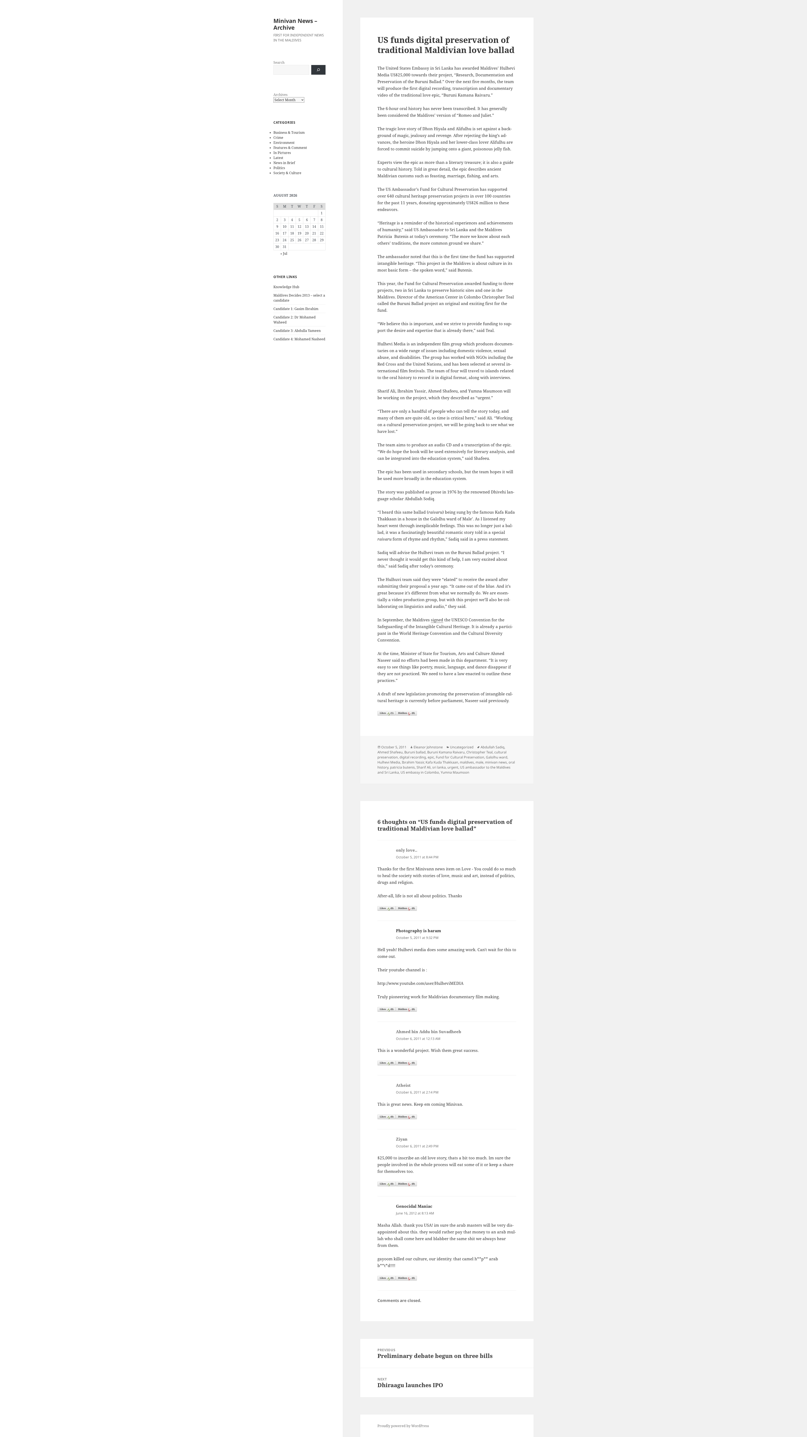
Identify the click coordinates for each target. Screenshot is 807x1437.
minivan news (496, 762)
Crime (278, 137)
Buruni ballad (415, 752)
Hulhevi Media (388, 762)
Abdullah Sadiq (492, 747)
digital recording (413, 757)
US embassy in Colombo (420, 772)
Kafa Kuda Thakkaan (442, 762)
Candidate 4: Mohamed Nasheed (299, 339)
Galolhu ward (496, 757)
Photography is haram (418, 930)
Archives (280, 94)
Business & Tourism (289, 132)
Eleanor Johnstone (428, 747)
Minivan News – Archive (295, 24)
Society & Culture (287, 173)
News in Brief (284, 162)
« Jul (283, 253)
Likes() (386, 713)
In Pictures (282, 152)
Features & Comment (290, 147)
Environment (284, 142)
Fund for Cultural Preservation (460, 757)
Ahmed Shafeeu (390, 752)
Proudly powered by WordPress (403, 1426)
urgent (452, 767)
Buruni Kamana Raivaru (446, 752)
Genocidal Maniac (414, 1206)
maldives (467, 762)
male (479, 762)
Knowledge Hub (286, 287)
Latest (278, 157)
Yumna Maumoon (455, 772)
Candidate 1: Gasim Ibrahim (295, 308)
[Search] (318, 70)
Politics (279, 168)
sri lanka (439, 767)
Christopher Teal (479, 752)
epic (431, 757)
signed (437, 620)
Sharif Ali (424, 767)
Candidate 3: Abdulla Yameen (297, 330)
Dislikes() (406, 713)
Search (279, 62)
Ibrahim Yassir (413, 762)
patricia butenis (402, 767)
